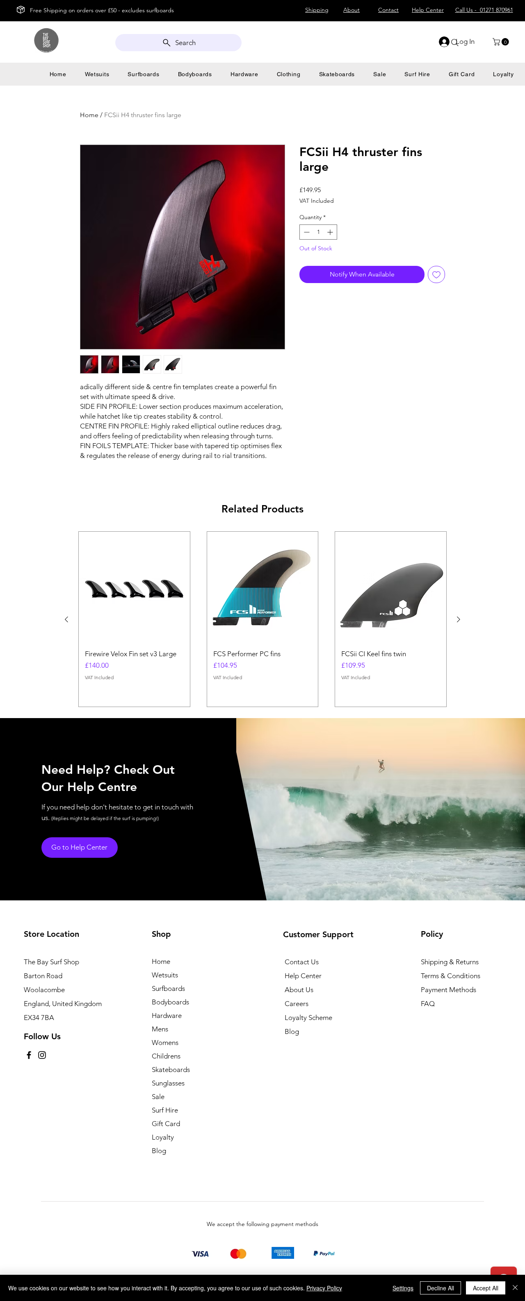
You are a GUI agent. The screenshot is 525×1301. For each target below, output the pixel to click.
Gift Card (166, 1124)
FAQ (428, 1004)
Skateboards (171, 1069)
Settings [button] (403, 1288)
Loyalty (163, 1137)
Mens (160, 1029)
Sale (158, 1096)
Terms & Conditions (450, 976)
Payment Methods (449, 990)
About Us (299, 990)
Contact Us (302, 962)
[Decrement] (306, 232)
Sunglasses (168, 1083)
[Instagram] (42, 1055)
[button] (502, 41)
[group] (262, 619)
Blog (159, 1151)
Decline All (440, 1288)
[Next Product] (458, 619)
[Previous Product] (66, 619)
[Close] (515, 1287)
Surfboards (168, 988)
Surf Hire (165, 1110)
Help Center (303, 976)
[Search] (454, 42)
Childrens (166, 1056)
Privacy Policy (324, 1288)
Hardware (167, 1015)
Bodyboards (170, 1002)
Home (89, 115)
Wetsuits (165, 975)
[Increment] (331, 232)
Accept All (485, 1288)
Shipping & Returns (450, 962)
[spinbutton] (318, 232)
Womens (165, 1042)
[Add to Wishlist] (436, 274)
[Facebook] (29, 1055)
